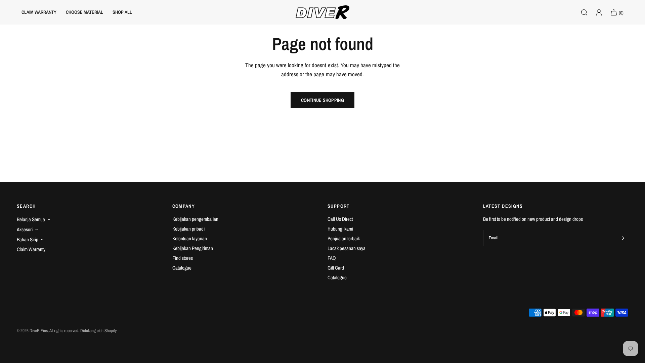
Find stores (182, 257)
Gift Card (336, 267)
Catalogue (181, 267)
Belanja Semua (31, 219)
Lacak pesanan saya (347, 248)
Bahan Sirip (27, 239)
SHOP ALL (122, 12)
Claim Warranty (31, 249)
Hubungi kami (340, 228)
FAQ (332, 257)
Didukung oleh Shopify (98, 330)
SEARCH (26, 206)
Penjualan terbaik (344, 238)
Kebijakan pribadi (188, 228)
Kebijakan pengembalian (195, 219)
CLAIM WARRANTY (39, 12)
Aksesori (25, 229)
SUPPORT (339, 206)
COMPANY (183, 206)
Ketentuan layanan (189, 238)
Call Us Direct (340, 219)
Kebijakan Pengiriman (192, 248)
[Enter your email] (621, 238)
